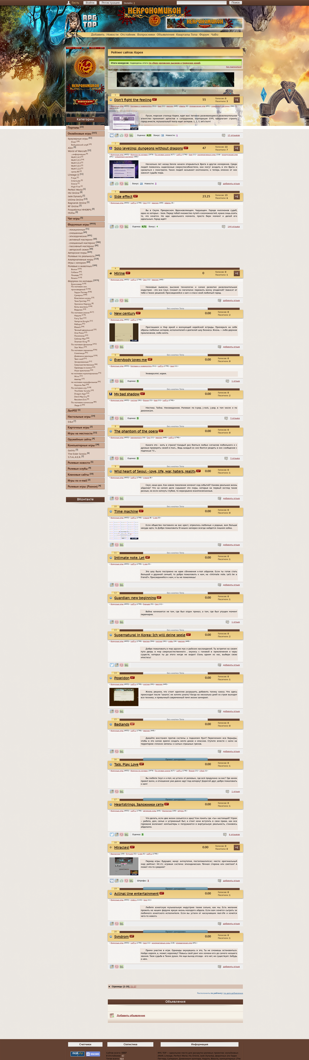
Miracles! (121, 922)
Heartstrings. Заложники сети (139, 879)
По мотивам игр (79, 388)
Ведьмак (78, 310)
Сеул (145, 203)
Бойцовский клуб (79, 145)
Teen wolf (78, 359)
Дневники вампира (83, 356)
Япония (146, 422)
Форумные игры (117, 106)
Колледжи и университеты (141, 106)
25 (141, 183)
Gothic (71, 450)
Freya (73, 178)
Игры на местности (80, 434)
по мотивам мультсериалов (84, 373)
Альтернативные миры (80, 259)
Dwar (73, 142)
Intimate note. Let (129, 601)
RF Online (73, 206)
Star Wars (78, 347)
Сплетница (79, 353)
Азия (159, 106)
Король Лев (79, 385)
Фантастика (167, 885)
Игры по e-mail (77, 481)
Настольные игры (79, 417)
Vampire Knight (81, 321)
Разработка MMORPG (79, 209)
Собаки (74, 272)
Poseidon (121, 740)
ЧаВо (214, 34)
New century (124, 323)
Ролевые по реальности (81, 256)
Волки (74, 269)
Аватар (77, 379)
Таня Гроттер (80, 301)
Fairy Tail (78, 318)
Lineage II (73, 175)
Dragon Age (80, 394)
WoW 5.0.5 (76, 166)
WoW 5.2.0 (76, 169)
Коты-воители (81, 307)
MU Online (73, 193)
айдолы (182, 106)
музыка (146, 515)
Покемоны (79, 336)
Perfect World (75, 189)
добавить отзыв (231, 183)
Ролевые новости (79, 463)
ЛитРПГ (72, 411)
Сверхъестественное (84, 365)
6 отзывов (234, 909)
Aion (70, 147)
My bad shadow (127, 416)
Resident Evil (80, 400)
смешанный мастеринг (220, 106)
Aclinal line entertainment (136, 968)
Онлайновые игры (79, 134)
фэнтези (146, 700)
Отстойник (127, 34)
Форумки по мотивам (139, 155)
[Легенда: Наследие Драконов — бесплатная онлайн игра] (175, 258)
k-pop (155, 561)
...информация (78, 154)
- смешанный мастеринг (81, 243)
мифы (170, 700)
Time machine (126, 555)
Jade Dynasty (75, 196)
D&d (70, 422)
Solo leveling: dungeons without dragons (148, 148)
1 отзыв (236, 402)
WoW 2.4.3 (76, 157)
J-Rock (202, 839)
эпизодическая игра (197, 106)
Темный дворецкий (83, 330)
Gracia (74, 184)
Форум (204, 34)
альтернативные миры (206, 155)
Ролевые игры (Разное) (83, 487)
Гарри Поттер (80, 292)
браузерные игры (78, 138)
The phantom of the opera (136, 462)
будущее (146, 654)
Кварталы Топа (186, 34)
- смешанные (75, 233)
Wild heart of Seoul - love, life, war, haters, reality (155, 509)
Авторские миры (77, 253)
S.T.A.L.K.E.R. (74, 457)
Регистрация (111, 3)
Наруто (77, 315)
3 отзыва (235, 449)
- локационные (76, 229)
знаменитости (136, 468)
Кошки (74, 278)
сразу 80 (75, 172)
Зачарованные (81, 362)
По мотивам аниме (162, 155)
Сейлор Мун (80, 339)
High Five (75, 187)
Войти (90, 3)
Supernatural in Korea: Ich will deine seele (149, 694)
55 (162, 135)
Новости (112, 34)
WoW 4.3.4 (76, 163)
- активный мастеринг (80, 239)
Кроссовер (76, 284)
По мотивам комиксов (82, 402)
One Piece (79, 333)
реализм (169, 106)
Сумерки (78, 295)
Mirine (119, 277)
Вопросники (146, 34)
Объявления (165, 34)
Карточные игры (78, 428)
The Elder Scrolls (82, 391)
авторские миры (149, 885)
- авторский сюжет (78, 249)
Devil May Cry (80, 397)
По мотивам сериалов (82, 350)
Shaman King (80, 342)
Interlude (75, 181)
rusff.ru (179, 155)
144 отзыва (234, 230)
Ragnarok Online (77, 203)
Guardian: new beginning (135, 647)
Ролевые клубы (78, 469)
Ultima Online (75, 199)
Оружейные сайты (79, 439)
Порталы (73, 128)
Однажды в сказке (83, 368)
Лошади (75, 275)
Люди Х (77, 405)
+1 (236, 99)
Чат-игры (74, 219)
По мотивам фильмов (81, 344)
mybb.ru (134, 974)
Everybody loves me (130, 370)
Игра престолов (82, 371)
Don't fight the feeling (132, 100)
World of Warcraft (77, 151)
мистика (134, 422)
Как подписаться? (234, 67)
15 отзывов (234, 135)
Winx (76, 376)
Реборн (78, 324)
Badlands (121, 786)
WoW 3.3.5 (76, 160)
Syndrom (121, 1015)
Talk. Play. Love (126, 833)
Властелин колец (82, 298)
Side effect (123, 197)
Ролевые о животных (80, 266)
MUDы (71, 213)
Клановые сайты (78, 475)
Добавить (98, 34)
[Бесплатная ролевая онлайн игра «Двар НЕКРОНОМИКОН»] (204, 28)
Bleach (77, 327)
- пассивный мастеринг (81, 246)
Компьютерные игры (81, 445)
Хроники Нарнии (82, 304)
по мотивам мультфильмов (84, 382)
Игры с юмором (77, 263)
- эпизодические (77, 236)
